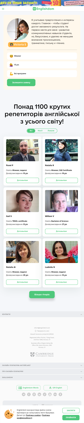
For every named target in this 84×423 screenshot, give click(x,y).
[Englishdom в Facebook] (29, 394)
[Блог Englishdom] (55, 394)
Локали (51, 131)
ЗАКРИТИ (71, 410)
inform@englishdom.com (42, 328)
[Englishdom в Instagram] (34, 394)
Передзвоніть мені (43, 331)
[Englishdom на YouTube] (50, 394)
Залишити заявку (21, 82)
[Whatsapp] (42, 323)
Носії (40, 131)
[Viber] (36, 323)
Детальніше (22, 180)
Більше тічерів (41, 294)
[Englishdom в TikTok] (44, 394)
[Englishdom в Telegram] (23, 394)
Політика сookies (33, 415)
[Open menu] (3, 8)
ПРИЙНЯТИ (71, 417)
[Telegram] (47, 323)
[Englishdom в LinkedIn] (39, 394)
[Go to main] (43, 8)
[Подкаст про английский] (60, 394)
